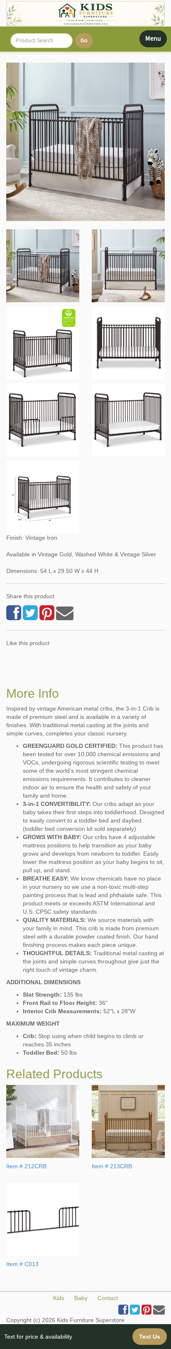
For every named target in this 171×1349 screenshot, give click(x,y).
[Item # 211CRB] (42, 265)
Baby (81, 1298)
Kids (58, 1298)
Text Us (149, 1336)
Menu (156, 40)
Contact (108, 1298)
